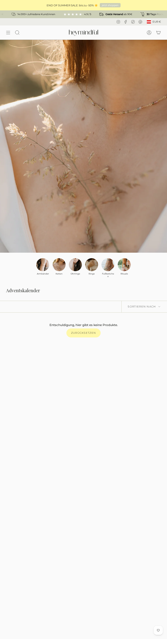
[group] (42, 266)
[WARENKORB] (158, 32)
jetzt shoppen (110, 5)
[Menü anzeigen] (8, 32)
